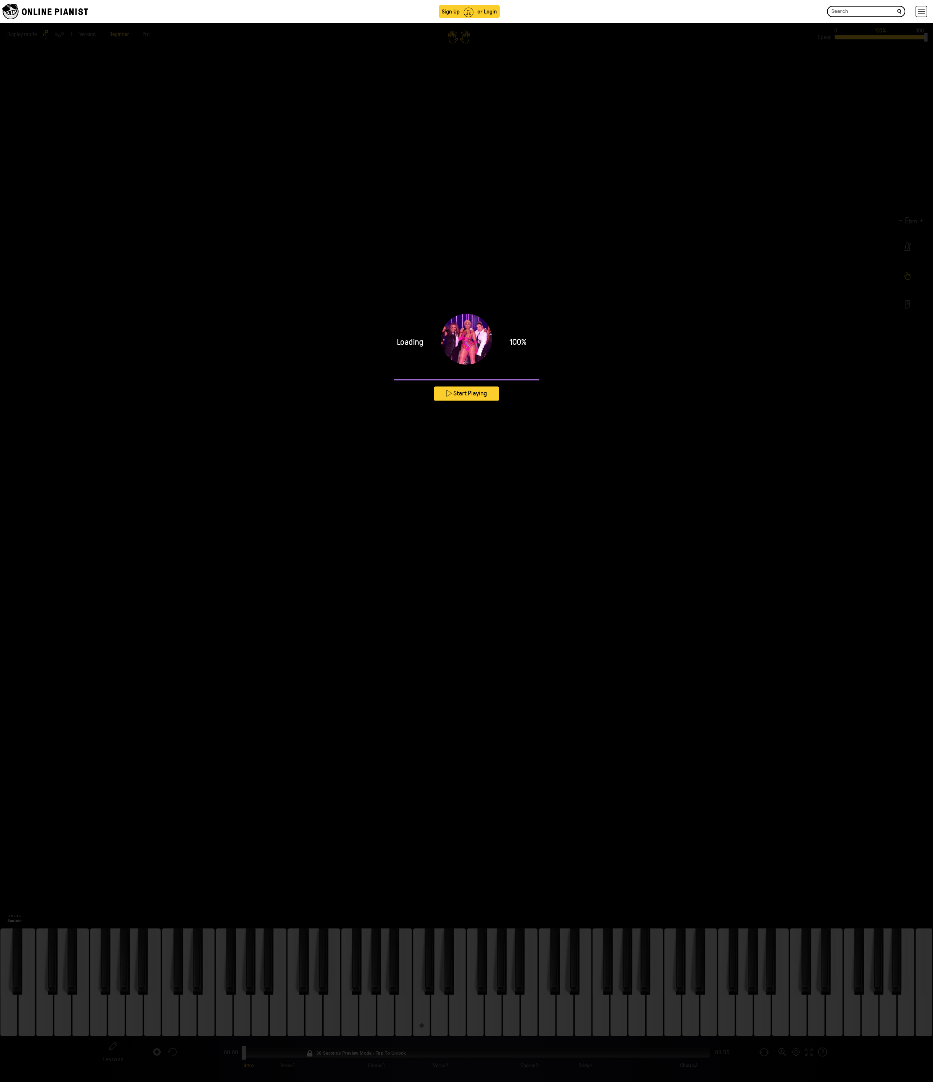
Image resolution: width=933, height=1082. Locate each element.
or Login (487, 11)
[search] (899, 11)
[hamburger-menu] (921, 11)
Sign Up (451, 11)
